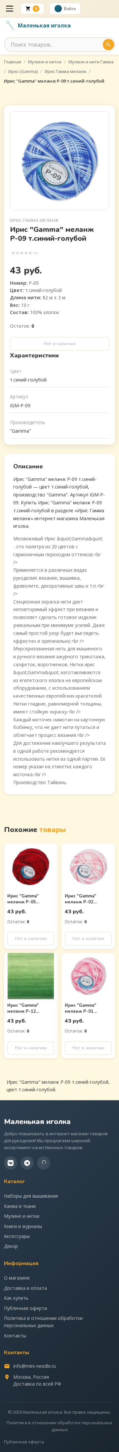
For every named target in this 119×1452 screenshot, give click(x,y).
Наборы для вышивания (31, 1196)
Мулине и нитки (44, 62)
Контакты (15, 1335)
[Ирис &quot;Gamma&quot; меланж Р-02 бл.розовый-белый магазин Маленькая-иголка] (88, 867)
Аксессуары (17, 1236)
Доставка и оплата (25, 1288)
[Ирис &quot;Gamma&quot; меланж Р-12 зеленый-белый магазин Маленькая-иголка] (31, 976)
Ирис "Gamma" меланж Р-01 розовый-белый (82, 1011)
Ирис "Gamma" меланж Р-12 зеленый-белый (24, 1011)
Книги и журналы (23, 1226)
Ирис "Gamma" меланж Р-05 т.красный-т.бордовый (23, 905)
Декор (11, 1246)
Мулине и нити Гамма (91, 62)
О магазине (17, 1278)
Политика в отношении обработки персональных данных (43, 1321)
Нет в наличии (59, 344)
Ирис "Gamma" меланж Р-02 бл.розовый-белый (85, 902)
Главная (12, 62)
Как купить (16, 1298)
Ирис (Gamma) (23, 71)
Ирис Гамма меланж (65, 71)
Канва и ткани (20, 1206)
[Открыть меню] (9, 9)
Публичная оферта (25, 1308)
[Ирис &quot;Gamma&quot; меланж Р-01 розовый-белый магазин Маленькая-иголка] (88, 976)
